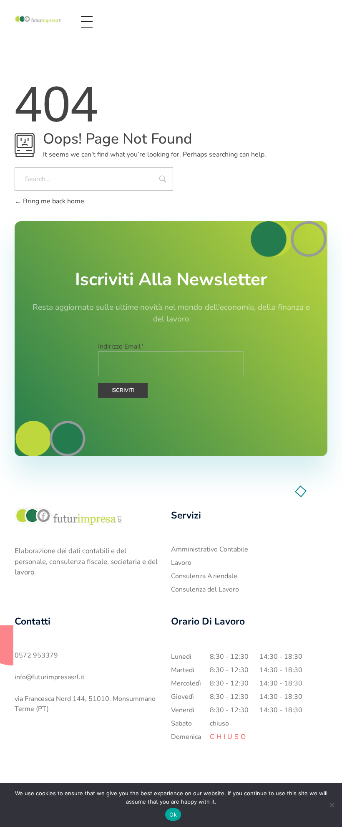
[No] (331, 805)
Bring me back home (52, 201)
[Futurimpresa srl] (37, 20)
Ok (173, 814)
